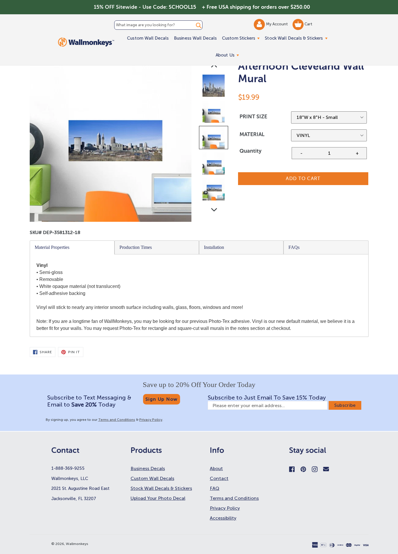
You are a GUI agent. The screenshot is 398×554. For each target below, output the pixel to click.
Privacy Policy (150, 420)
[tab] (72, 247)
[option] (214, 87)
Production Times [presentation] (135, 247)
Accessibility (223, 518)
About (216, 468)
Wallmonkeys (77, 544)
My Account (277, 24)
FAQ (214, 488)
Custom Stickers (242, 38)
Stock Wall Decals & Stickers (297, 38)
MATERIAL (252, 134)
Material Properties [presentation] (52, 247)
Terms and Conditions (116, 420)
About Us (229, 55)
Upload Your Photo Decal (158, 498)
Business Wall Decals (195, 38)
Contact (219, 478)
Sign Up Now (161, 399)
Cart (308, 24)
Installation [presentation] (214, 247)
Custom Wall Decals (148, 38)
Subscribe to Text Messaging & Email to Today (89, 401)
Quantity (250, 151)
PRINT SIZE (253, 116)
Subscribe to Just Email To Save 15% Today (267, 397)
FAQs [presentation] (294, 247)
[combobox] (158, 25)
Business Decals (148, 468)
